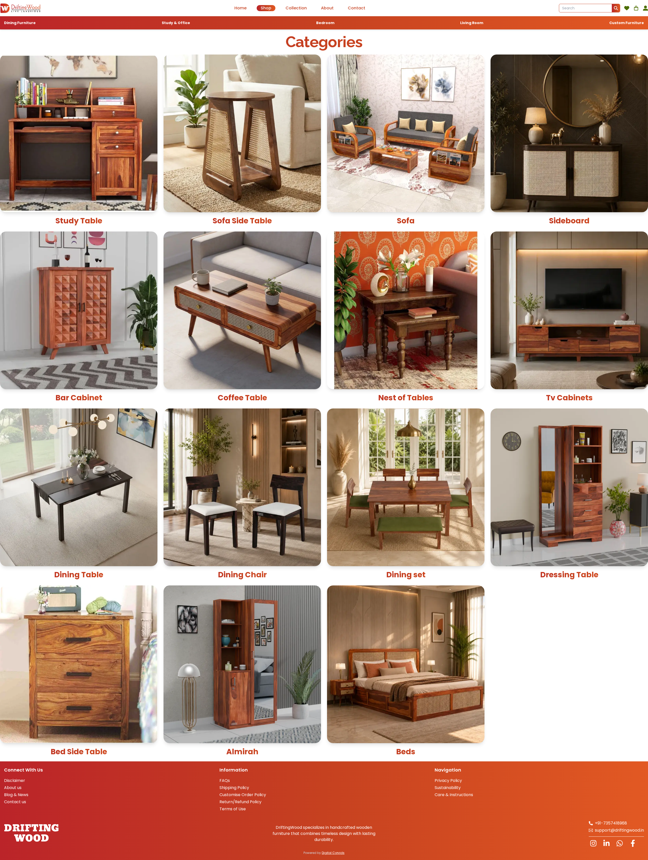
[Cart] (636, 8)
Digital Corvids (333, 853)
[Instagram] (593, 843)
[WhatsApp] (619, 843)
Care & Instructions (454, 795)
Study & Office (176, 22)
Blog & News (16, 795)
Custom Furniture (626, 22)
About (327, 8)
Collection (296, 8)
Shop (266, 8)
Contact (356, 8)
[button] (616, 8)
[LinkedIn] (606, 843)
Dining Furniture (20, 22)
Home (240, 8)
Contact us (15, 802)
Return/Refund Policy (240, 802)
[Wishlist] (626, 8)
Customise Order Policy (242, 795)
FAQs (224, 780)
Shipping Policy (234, 788)
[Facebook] (632, 843)
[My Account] (645, 8)
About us (13, 788)
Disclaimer (14, 780)
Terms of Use (232, 809)
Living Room (471, 22)
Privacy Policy (448, 780)
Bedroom (325, 22)
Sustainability (448, 788)
